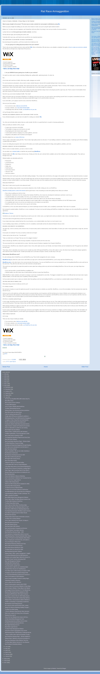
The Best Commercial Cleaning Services (14, 622)
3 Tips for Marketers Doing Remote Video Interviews (17, 611)
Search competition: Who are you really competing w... (17, 450)
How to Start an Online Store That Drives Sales (16, 505)
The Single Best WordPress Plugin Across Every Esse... (18, 437)
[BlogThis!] (21, 359)
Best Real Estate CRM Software (12, 526)
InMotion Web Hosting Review (12, 481)
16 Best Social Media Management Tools (14, 619)
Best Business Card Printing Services (13, 603)
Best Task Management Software (12, 561)
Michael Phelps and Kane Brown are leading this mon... (18, 472)
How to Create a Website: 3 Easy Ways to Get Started (17, 588)
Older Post (85, 366)
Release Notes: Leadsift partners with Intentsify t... (16, 431)
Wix (59, 24)
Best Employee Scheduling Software (13, 644)
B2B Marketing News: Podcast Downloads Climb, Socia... (18, 536)
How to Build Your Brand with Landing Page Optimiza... (17, 597)
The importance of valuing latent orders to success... (17, 534)
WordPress (37, 151)
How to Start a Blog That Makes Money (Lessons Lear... (18, 499)
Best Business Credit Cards (11, 452)
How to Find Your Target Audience (13, 479)
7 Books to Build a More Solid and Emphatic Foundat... (17, 634)
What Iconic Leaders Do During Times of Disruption (17, 613)
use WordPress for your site (29, 109)
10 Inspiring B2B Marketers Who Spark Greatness (16, 593)
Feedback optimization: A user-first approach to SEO (17, 433)
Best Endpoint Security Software (12, 429)
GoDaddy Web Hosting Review (12, 563)
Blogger (64, 668)
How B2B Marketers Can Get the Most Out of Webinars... (18, 491)
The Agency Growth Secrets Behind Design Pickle (16, 572)
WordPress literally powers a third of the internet (14, 190)
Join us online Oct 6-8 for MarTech (13, 582)
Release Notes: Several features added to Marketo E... (17, 599)
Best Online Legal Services (11, 626)
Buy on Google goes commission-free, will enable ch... (17, 539)
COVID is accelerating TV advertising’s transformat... (17, 601)
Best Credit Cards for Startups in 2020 (14, 435)
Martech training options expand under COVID (16, 584)
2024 (5, 378)
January (7, 656)
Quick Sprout (13, 361)
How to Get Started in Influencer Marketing (15, 476)
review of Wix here (19, 137)
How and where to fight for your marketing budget (16, 566)
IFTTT (5, 353)
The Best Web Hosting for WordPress (13, 501)
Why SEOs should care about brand (13, 412)
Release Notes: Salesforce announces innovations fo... (17, 638)
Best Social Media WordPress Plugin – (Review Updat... (18, 441)
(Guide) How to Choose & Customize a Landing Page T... (18, 468)
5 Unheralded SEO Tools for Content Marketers (16, 464)
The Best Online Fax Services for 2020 (14, 549)
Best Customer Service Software (12, 402)
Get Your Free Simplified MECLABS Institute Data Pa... (17, 398)
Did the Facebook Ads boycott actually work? (15, 421)
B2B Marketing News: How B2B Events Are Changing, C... (18, 418)
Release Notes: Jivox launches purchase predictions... (17, 410)
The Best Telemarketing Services (12, 408)
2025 (5, 376)
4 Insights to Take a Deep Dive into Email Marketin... (17, 420)
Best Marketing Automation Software (13, 551)
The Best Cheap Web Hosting (12, 503)
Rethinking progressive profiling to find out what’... (16, 621)
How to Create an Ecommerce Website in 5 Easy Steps (18, 586)
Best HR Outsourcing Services (12, 522)
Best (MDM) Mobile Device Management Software (16, 497)
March (7, 652)
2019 (5, 658)
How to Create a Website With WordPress (14, 406)
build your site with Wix (21, 105)
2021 (5, 383)
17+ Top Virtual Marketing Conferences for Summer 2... (18, 574)
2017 (5, 662)
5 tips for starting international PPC (13, 414)
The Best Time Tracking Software (12, 518)
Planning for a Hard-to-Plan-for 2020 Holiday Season (17, 595)
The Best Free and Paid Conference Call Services (16, 489)
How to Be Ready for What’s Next (12, 541)
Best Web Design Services (11, 524)
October (7, 391)
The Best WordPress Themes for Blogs (14, 443)
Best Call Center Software (11, 439)
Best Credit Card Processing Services (13, 545)
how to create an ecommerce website (78, 47)
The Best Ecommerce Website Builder (14, 487)
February (7, 654)
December (7, 387)
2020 (5, 385)
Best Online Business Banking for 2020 (14, 547)
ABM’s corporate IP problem (11, 495)
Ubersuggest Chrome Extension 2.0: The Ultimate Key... (18, 590)
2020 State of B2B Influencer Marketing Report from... (17, 508)
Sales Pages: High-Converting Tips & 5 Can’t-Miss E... (17, 470)
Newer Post (6, 366)
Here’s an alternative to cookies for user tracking (16, 427)
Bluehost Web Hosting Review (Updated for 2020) (16, 592)
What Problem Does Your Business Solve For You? (17, 507)
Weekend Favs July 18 (10, 615)
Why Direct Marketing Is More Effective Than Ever (16, 640)
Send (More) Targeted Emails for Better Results (16, 512)
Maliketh (54, 668)
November (7, 389)
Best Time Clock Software (11, 449)
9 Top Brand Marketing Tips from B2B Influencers (16, 555)
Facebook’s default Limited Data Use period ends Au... (17, 423)
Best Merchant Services (10, 514)
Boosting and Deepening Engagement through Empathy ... (18, 445)
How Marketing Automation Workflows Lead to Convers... (18, 510)
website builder (16, 151)
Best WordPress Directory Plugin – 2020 (14, 532)
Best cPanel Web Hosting (11, 460)
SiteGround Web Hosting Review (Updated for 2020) (17, 483)
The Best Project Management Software (14, 628)
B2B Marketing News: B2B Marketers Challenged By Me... (18, 632)
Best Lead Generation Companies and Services (16, 528)
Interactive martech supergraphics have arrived (16, 630)
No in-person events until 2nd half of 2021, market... (17, 605)
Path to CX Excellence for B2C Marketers (14, 576)
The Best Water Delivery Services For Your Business (17, 642)
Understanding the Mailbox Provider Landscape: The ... (18, 493)
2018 (5, 660)
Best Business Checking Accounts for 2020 (15, 454)
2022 (5, 381)
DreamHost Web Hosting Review (12, 485)
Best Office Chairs (9, 400)
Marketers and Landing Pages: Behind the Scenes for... (18, 557)
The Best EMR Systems (10, 404)
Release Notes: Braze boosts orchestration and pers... (17, 516)
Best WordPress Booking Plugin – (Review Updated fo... (18, 636)
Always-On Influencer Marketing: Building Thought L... (17, 607)
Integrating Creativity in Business (12, 580)
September (8, 393)
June (6, 646)
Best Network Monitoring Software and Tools (15, 543)
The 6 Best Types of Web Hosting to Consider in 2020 (17, 570)
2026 (5, 374)
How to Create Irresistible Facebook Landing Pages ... (17, 578)
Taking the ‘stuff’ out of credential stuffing (14, 462)
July (6, 397)
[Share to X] (22, 359)
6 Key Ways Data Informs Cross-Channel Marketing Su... (18, 466)
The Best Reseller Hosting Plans (12, 565)
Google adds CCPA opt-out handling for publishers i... (17, 416)
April (6, 650)
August (7, 395)
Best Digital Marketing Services (12, 624)
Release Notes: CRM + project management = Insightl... (18, 553)
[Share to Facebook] (24, 359)
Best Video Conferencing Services (13, 456)
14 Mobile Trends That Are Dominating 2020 (15, 559)
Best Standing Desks (10, 474)
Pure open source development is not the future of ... (17, 447)
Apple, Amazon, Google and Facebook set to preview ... (18, 425)
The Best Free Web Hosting (11, 609)
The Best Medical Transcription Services (14, 530)
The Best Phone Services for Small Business (15, 568)
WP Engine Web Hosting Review (12, 458)
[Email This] (19, 359)
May (6, 648)
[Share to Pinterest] (25, 359)
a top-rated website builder (23, 107)
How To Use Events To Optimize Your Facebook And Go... (18, 478)
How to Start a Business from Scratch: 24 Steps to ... (17, 520)
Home (46, 366)
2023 (5, 379)
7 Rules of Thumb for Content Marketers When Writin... (18, 537)
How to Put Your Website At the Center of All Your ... (17, 617)
